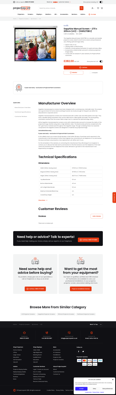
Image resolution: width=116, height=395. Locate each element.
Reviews (15, 376)
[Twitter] (83, 351)
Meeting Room (37, 355)
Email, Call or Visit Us (91, 338)
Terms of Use (69, 390)
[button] (113, 379)
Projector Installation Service (81, 289)
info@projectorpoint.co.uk (69, 338)
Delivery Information (39, 376)
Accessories (56, 350)
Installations (56, 355)
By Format (34, 19)
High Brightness (37, 352)
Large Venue (17, 355)
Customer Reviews (21, 116)
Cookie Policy (88, 392)
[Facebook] (79, 351)
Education (16, 357)
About (55, 369)
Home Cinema (17, 350)
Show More (41, 200)
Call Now (84, 67)
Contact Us (56, 374)
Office (15, 352)
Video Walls (36, 350)
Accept (81, 388)
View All (15, 362)
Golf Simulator (17, 359)
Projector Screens (24, 19)
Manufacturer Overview (22, 107)
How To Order (37, 372)
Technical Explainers (19, 374)
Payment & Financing (39, 374)
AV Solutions (56, 352)
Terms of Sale (37, 379)
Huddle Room (37, 357)
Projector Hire (57, 357)
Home (14, 19)
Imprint (102, 392)
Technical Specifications (23, 112)
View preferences (107, 388)
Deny (94, 388)
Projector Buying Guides (20, 369)
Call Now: (89, 240)
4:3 (40, 19)
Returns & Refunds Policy (40, 381)
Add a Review (97, 216)
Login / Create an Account (41, 369)
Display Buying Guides (19, 372)
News (14, 379)
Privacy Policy (95, 392)
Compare (95, 72)
